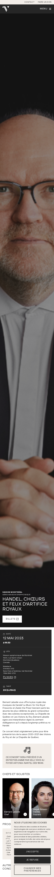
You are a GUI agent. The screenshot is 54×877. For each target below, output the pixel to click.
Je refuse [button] (32, 860)
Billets (10, 619)
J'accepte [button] (32, 852)
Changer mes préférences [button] (32, 869)
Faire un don (45, 2)
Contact (29, 2)
